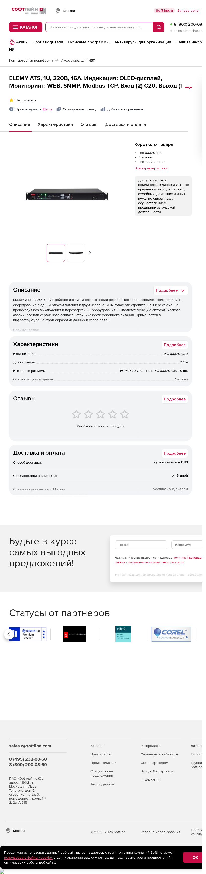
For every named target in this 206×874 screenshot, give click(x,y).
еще (188, 87)
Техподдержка (102, 784)
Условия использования (161, 832)
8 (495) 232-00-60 (28, 759)
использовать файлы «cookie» (28, 857)
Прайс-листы (100, 754)
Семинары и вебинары (159, 754)
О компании (150, 780)
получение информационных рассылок (156, 562)
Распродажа (150, 746)
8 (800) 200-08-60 (28, 764)
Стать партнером (154, 763)
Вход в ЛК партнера (157, 771)
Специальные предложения (101, 773)
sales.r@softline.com (189, 31)
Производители (103, 763)
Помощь (197, 754)
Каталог (96, 746)
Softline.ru (164, 10)
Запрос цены (188, 10)
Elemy (47, 109)
